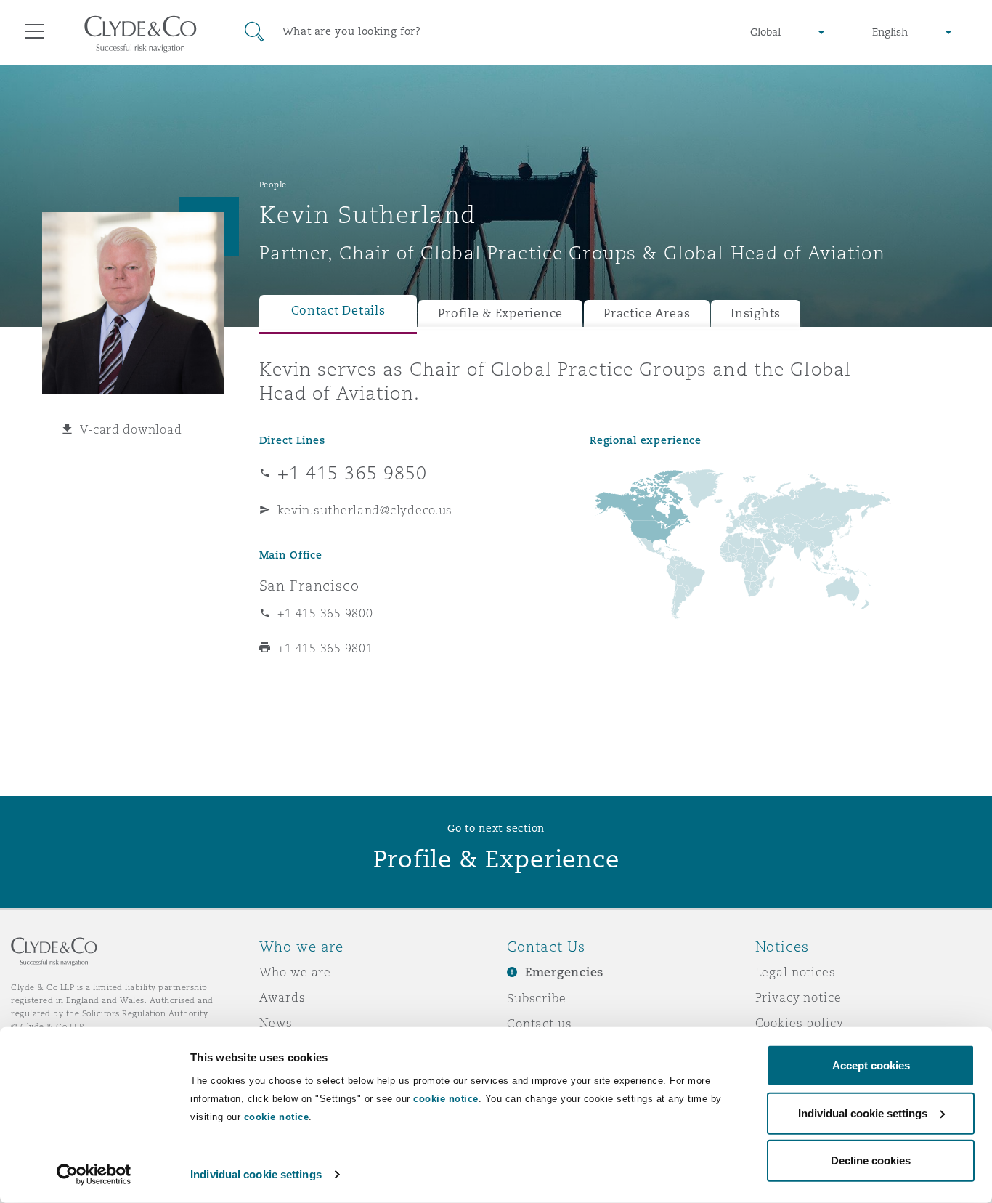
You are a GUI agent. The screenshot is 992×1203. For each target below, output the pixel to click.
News (276, 1023)
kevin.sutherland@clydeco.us (365, 510)
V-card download (131, 429)
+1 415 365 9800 (325, 613)
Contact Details (338, 310)
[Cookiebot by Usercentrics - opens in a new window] (94, 1175)
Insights (756, 313)
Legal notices (795, 972)
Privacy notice (798, 997)
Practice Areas (646, 313)
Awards (282, 997)
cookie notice (446, 1098)
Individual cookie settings (256, 1174)
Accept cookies (871, 1065)
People (273, 184)
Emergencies (564, 972)
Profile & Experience (500, 313)
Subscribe (536, 998)
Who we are (295, 972)
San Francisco (309, 585)
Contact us (539, 1023)
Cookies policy (799, 1023)
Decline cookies (871, 1160)
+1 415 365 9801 (325, 648)
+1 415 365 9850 (352, 473)
